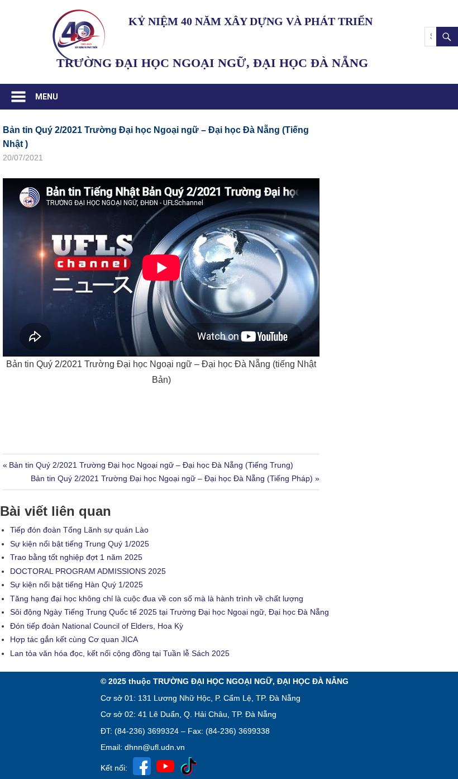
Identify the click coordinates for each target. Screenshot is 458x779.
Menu (46, 96)
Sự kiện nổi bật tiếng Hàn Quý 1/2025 (76, 584)
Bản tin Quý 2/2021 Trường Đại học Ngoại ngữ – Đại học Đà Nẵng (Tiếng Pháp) (172, 478)
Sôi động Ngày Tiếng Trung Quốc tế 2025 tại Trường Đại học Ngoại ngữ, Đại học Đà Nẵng (169, 611)
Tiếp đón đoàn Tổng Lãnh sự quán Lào (79, 529)
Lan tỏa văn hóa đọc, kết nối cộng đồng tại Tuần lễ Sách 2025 (120, 653)
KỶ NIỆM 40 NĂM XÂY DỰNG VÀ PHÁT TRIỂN (250, 21)
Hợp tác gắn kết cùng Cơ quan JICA (74, 639)
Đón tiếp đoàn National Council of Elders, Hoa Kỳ (96, 625)
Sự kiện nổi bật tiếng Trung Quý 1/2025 (79, 543)
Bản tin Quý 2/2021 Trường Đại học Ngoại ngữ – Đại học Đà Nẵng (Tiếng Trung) (150, 464)
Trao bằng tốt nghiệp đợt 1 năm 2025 (76, 557)
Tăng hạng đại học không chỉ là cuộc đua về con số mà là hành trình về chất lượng (156, 598)
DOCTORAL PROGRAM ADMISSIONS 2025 (88, 571)
